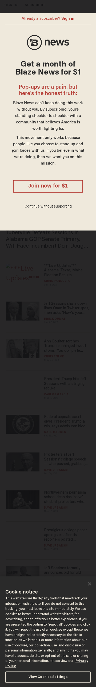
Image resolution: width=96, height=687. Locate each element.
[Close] (89, 584)
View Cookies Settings (48, 677)
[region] (48, 631)
